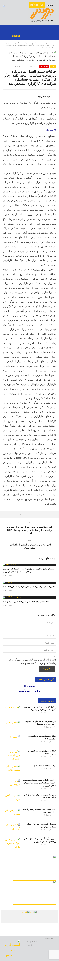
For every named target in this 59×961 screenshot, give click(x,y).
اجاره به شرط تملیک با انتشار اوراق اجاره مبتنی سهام (29, 544)
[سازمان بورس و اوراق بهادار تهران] (26, 912)
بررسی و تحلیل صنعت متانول (44, 765)
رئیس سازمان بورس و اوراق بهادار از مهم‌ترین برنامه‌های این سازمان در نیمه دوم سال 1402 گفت (29, 528)
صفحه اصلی (49, 938)
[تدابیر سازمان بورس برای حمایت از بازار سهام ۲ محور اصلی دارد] (29, 583)
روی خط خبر (45, 43)
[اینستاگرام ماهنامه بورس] (12, 948)
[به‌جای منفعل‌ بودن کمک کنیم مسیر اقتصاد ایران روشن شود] (29, 597)
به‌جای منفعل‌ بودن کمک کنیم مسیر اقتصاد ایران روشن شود (26, 601)
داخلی (34, 43)
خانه (54, 43)
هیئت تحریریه (19, 66)
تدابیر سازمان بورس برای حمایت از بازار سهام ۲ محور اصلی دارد (29, 587)
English (16, 36)
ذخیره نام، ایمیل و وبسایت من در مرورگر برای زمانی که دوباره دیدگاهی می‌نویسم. (32, 661)
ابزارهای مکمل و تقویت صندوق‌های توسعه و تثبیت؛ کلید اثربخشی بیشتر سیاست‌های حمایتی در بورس (39, 783)
